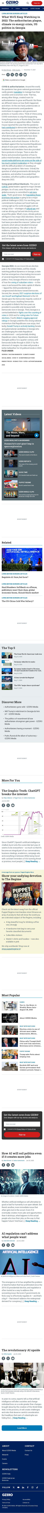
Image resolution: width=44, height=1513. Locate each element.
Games (22, 1002)
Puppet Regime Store (27, 872)
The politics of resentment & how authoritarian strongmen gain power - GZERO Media (23, 721)
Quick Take (23, 472)
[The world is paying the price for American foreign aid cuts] (11, 494)
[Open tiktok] (37, 1487)
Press (27, 1455)
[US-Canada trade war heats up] (11, 473)
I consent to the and (19, 259)
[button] (36, 3)
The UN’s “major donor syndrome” (27, 685)
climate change (29, 354)
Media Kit (5, 1455)
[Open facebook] (27, 1487)
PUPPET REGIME (35, 8)
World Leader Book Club (26, 485)
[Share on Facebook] (8, 74)
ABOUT (5, 1446)
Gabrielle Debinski (9, 1241)
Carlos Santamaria (29, 798)
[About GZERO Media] (10, 1018)
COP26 (5, 187)
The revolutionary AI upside (21, 1350)
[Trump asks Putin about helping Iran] (10, 1054)
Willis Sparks (16, 70)
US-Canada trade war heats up (28, 475)
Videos (18, 8)
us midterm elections (27, 358)
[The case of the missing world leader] (11, 463)
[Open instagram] (32, 1487)
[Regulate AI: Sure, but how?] (22, 559)
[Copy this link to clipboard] (21, 74)
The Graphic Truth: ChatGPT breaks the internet (21, 792)
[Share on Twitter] (12, 74)
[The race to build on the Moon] (11, 453)
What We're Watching (27, 1026)
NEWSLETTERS (10, 1469)
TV (12, 8)
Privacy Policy (19, 259)
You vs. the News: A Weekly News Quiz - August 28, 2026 (28, 1007)
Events (4, 1459)
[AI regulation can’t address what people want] (22, 1262)
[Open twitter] (13, 1487)
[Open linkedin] (23, 1487)
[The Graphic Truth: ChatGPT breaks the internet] (22, 822)
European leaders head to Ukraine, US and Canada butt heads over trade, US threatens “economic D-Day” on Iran (28, 671)
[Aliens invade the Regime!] (7, 679)
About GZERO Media (28, 1018)
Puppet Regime (25, 482)
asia (3, 365)
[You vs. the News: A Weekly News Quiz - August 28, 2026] (10, 1006)
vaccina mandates (15, 354)
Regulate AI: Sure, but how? (15, 577)
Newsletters (5, 8)
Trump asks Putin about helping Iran (30, 1055)
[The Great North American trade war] (7, 655)
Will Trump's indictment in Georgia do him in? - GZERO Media (22, 712)
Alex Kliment (7, 70)
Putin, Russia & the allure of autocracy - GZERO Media (21, 737)
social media (6, 358)
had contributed (8, 127)
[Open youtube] (18, 1487)
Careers (4, 1463)
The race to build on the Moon (28, 455)
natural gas (31, 208)
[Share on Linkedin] (16, 74)
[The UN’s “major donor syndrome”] (7, 686)
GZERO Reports (25, 461)
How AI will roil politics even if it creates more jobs (22, 1155)
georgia (5, 354)
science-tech (17, 361)
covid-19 (15, 358)
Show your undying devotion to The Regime (22, 877)
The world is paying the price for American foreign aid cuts (29, 495)
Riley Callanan (8, 798)
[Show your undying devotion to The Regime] (22, 893)
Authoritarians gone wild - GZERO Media (21, 707)
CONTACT (29, 1446)
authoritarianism (35, 361)
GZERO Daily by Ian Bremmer (8, 1479)
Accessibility (26, 1499)
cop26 (25, 361)
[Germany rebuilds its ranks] (7, 663)
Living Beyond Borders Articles (14, 13)
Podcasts (25, 8)
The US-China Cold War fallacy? (18, 601)
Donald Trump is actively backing (20, 326)
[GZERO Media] (16, 3)
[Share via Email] (25, 74)
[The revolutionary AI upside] (22, 1375)
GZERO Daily (6, 1474)
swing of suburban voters (22, 282)
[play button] (22, 428)
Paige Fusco (18, 798)
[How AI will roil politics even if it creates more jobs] (22, 1181)
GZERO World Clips (26, 452)
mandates (18, 92)
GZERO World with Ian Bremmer (16, 440)
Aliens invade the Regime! (24, 678)
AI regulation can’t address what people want (20, 1235)
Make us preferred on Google (15, 80)
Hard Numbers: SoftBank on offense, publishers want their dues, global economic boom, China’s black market (20, 590)
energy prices (7, 361)
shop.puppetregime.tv (11, 949)
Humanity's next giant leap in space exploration (19, 445)
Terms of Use (30, 259)
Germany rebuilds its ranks (24, 662)
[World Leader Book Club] (11, 484)
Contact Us (28, 1450)
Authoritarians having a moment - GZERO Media (22, 729)
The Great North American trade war (28, 654)
